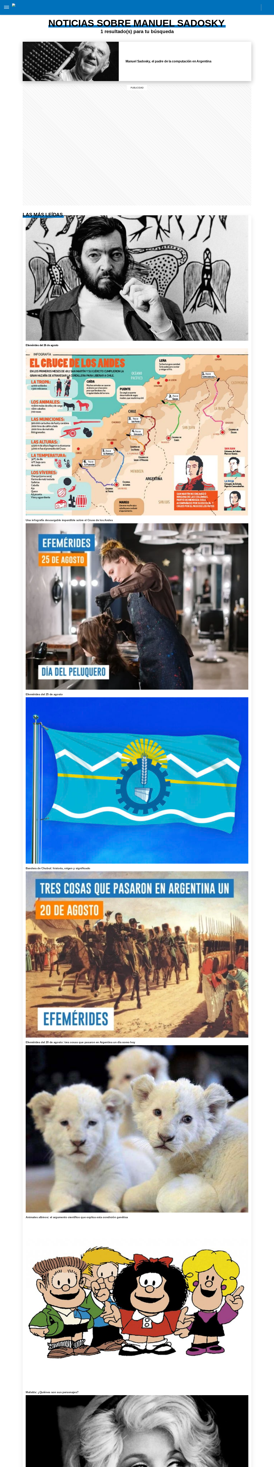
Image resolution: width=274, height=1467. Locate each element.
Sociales (102, 15)
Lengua (142, 15)
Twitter (246, 7)
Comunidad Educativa (133, 7)
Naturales (122, 15)
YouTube (255, 7)
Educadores (80, 15)
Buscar (267, 7)
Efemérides (187, 15)
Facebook (228, 7)
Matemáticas (163, 15)
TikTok (237, 7)
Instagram (219, 7)
